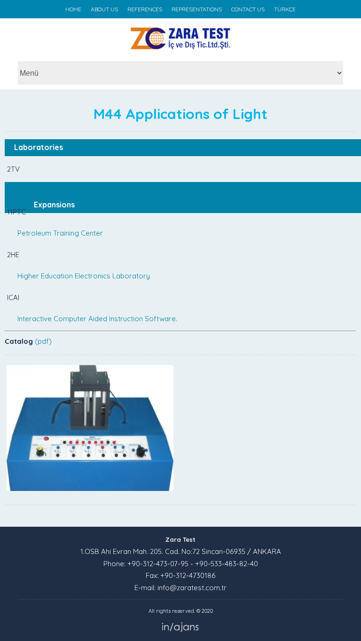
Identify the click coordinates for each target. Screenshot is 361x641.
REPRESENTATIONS (197, 9)
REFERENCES (144, 9)
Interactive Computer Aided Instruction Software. (97, 318)
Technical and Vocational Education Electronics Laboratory (113, 190)
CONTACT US (248, 9)
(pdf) (43, 341)
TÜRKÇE (285, 9)
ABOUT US (104, 9)
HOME (73, 9)
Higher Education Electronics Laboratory (83, 275)
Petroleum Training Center (60, 233)
